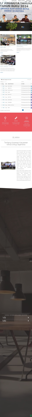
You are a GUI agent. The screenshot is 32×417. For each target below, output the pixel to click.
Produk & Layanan (21, 0)
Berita (26, 1)
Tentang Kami (14, 0)
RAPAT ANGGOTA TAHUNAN (6, 66)
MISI (4, 321)
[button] (0, 16)
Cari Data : (22, 81)
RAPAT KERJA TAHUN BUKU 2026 (5, 47)
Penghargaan (28, 0)
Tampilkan (1, 81)
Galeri (30, 1)
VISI (4, 317)
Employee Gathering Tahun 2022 (22, 46)
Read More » (18, 52)
